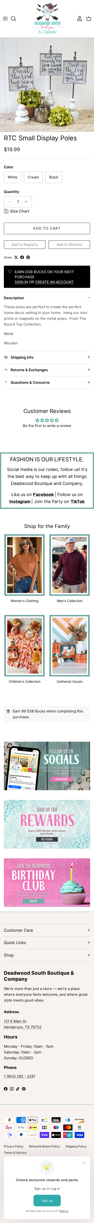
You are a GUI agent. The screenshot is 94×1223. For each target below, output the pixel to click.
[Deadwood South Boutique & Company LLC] (47, 18)
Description (14, 298)
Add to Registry (25, 244)
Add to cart (47, 228)
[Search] (16, 18)
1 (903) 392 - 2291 (19, 1076)
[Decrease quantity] (8, 201)
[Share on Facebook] (22, 257)
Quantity (11, 191)
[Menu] (5, 18)
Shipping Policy (76, 1146)
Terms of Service (15, 1152)
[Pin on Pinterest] (28, 257)
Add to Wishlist (69, 244)
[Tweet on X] (16, 257)
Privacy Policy (13, 1146)
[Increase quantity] (27, 201)
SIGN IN (21, 282)
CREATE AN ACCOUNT (54, 282)
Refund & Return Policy (44, 1146)
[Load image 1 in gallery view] (47, 84)
